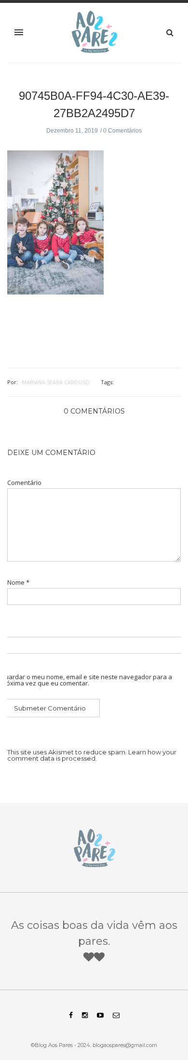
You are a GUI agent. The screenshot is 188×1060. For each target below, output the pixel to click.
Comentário (24, 483)
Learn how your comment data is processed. (91, 755)
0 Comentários (122, 130)
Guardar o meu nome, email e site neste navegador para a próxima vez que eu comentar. (86, 680)
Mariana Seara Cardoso (56, 382)
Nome (18, 582)
